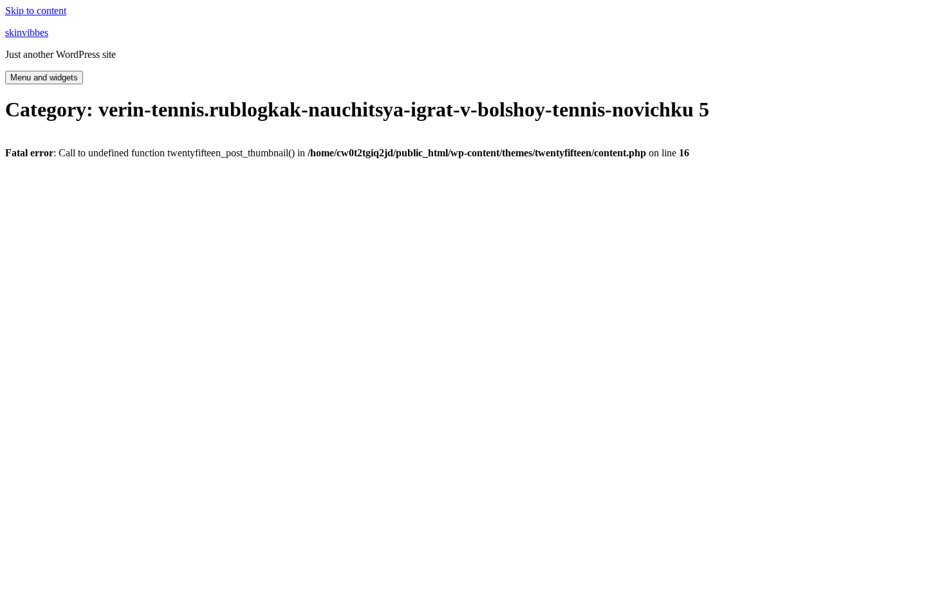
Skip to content (35, 10)
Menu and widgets (44, 77)
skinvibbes (26, 32)
